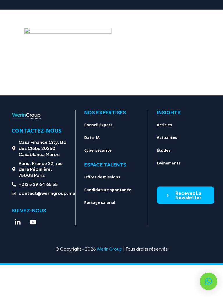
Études (163, 150)
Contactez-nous (36, 130)
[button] (208, 281)
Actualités (167, 137)
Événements (169, 163)
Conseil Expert (98, 124)
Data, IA (92, 137)
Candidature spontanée (107, 189)
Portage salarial (99, 202)
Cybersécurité (98, 150)
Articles (164, 124)
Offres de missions (102, 177)
